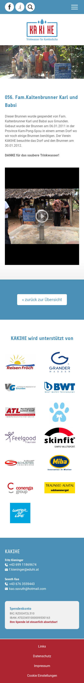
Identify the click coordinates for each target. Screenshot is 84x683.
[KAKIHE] (42, 29)
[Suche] (30, 7)
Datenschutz (42, 656)
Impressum (42, 666)
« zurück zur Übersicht (42, 299)
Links (42, 646)
